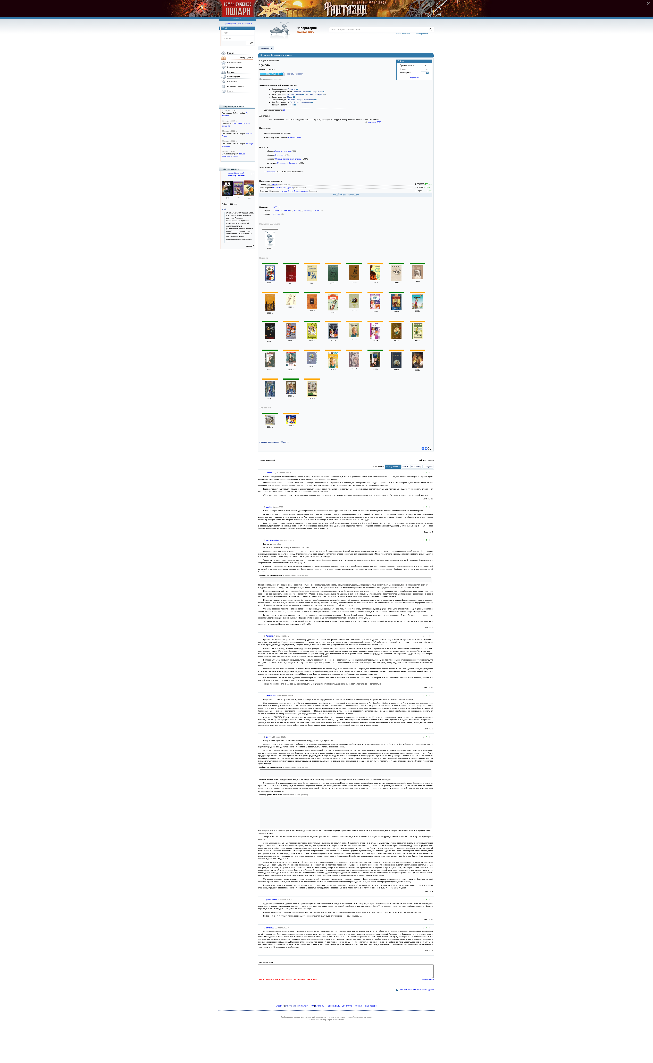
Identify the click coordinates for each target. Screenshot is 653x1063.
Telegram (358, 1006)
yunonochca (271, 900)
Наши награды (333, 1006)
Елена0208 (270, 696)
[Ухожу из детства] (312, 280)
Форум (230, 91)
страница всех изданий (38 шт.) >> (274, 442)
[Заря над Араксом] (227, 195)
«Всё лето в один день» (282, 188)
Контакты (319, 1006)
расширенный (422, 34)
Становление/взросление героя (300, 100)
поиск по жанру (403, 34)
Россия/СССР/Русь (314, 94)
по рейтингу (416, 467)
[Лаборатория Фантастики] (280, 30)
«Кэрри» (274, 184)
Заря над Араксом (236, 176)
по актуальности (393, 467)
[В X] (429, 448)
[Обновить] (252, 175)
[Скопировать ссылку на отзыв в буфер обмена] (264, 473)
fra (290, 1006)
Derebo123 (270, 473)
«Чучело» (271, 172)
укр (294, 1006)
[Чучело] (269, 245)
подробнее (414, 78)
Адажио (269, 636)
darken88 (270, 928)
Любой (291, 105)
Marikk (269, 507)
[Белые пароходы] (269, 310)
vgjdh (224, 209)
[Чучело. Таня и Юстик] (312, 308)
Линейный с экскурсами (300, 102)
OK (250, 43)
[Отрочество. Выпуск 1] (396, 280)
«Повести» (278, 155)
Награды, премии (234, 67)
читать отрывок (271, 74)
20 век (289, 97)
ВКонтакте (347, 1006)
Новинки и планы (234, 62)
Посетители (232, 81)
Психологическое (300, 92)
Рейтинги (231, 72)
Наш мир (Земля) (294, 94)
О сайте (280, 1006)
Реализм (291, 89)
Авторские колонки (235, 86)
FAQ (312, 1006)
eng (286, 1006)
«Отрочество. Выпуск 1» (287, 163)
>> (227, 242)
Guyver (269, 737)
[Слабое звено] (249, 196)
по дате (406, 467)
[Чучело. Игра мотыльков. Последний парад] (375, 366)
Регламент (303, 1006)
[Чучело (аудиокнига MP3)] (291, 423)
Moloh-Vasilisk (272, 540)
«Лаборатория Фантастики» (332, 1020)
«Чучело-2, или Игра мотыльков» (294, 191)
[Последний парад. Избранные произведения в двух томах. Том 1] (354, 280)
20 (284, 110)
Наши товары (370, 1006)
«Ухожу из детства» (282, 151)
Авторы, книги (247, 58)
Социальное (317, 92)
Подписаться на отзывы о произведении (416, 990)
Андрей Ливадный (236, 173)
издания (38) (266, 48)
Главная (230, 53)
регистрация (230, 24)
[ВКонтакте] (423, 448)
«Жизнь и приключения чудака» (288, 159)
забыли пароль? (245, 24)
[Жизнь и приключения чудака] (291, 281)
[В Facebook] (426, 448)
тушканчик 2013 (374, 122)
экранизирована (294, 137)
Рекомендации (233, 77)
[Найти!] (431, 29)
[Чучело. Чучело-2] (354, 308)
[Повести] (333, 280)
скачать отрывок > (295, 74)
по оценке (428, 467)
